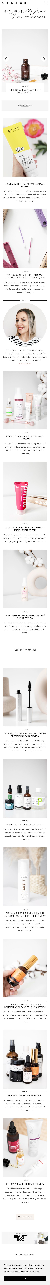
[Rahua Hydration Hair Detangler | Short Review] (25, 579)
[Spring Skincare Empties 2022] (25, 1059)
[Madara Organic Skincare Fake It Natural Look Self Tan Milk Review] (25, 876)
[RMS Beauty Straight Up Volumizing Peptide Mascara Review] (25, 697)
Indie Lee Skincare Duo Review (25, 91)
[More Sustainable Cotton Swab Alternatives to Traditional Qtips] (25, 238)
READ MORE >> (25, 364)
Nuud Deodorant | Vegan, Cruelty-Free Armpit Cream (25, 529)
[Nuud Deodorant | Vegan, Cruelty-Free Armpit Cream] (25, 491)
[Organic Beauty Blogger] (25, 12)
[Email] (21, 3)
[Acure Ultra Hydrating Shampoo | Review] (25, 147)
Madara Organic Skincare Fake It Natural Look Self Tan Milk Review (25, 914)
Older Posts (25, 1217)
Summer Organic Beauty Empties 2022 (25, 824)
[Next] (44, 59)
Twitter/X (26, 1255)
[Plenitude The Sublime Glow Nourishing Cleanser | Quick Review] (25, 968)
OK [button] (25, 1278)
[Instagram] (7, 3)
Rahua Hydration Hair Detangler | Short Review (25, 617)
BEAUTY (25, 180)
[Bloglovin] (16, 3)
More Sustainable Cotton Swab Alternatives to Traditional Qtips (25, 276)
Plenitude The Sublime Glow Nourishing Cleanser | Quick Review (25, 1005)
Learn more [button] (34, 1272)
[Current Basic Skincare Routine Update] (25, 400)
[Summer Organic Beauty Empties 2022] (25, 788)
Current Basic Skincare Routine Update (25, 437)
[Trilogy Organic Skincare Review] (25, 1147)
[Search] (25, 3)
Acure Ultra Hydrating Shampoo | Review (25, 185)
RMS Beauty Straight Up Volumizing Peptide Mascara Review (25, 735)
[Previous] (6, 59)
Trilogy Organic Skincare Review (25, 1184)
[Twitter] (3, 3)
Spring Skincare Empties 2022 (25, 1095)
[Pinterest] (12, 3)
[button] (46, 3)
